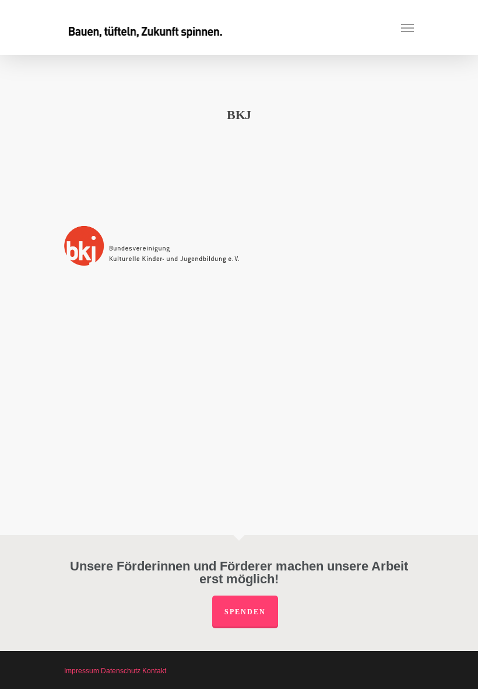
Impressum (81, 671)
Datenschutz (120, 671)
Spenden (245, 612)
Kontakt (154, 671)
